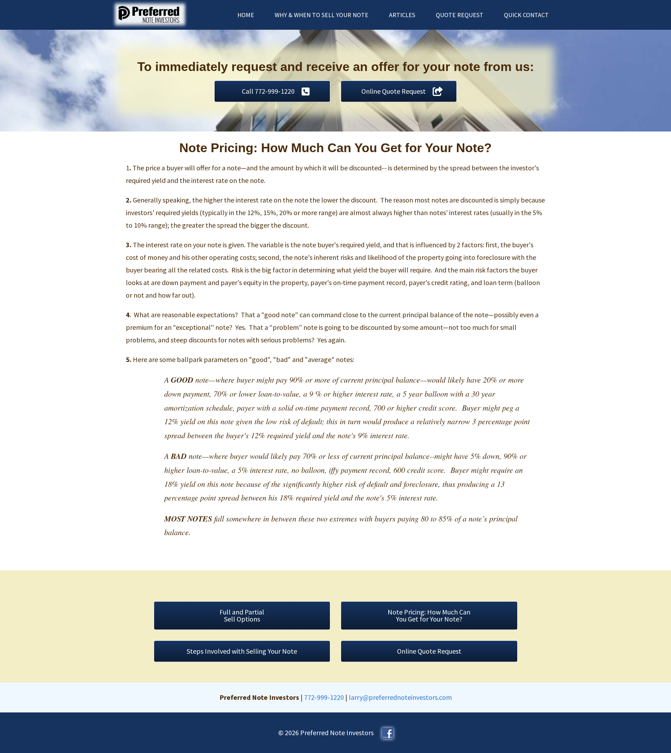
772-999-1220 (324, 697)
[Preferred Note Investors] (150, 13)
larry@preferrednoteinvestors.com (400, 697)
